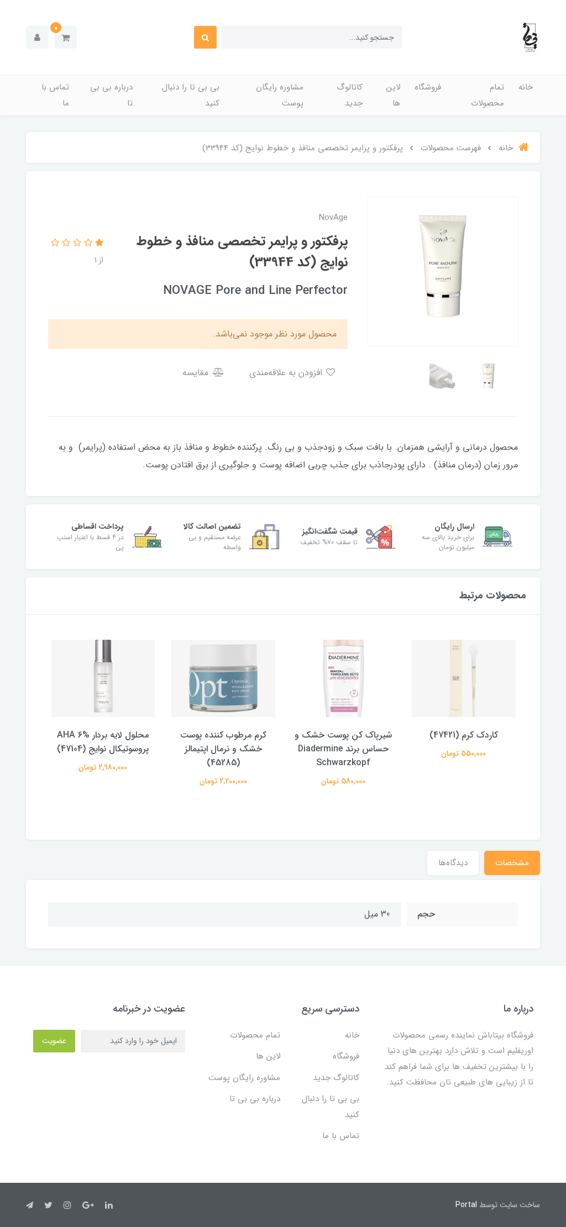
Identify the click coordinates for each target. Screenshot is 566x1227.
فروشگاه (428, 87)
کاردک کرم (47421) (463, 735)
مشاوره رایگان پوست (279, 95)
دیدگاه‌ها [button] (453, 863)
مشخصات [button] (512, 863)
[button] (65, 37)
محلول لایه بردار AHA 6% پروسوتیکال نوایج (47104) (103, 742)
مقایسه (196, 373)
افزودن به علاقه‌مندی (287, 373)
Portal (466, 1205)
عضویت (54, 1041)
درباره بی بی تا (111, 95)
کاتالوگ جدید (350, 95)
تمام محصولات (487, 95)
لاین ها (393, 95)
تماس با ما (55, 95)
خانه (525, 87)
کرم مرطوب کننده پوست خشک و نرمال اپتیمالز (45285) (223, 749)
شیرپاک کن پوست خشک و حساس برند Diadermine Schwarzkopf (343, 749)
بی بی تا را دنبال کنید (190, 95)
